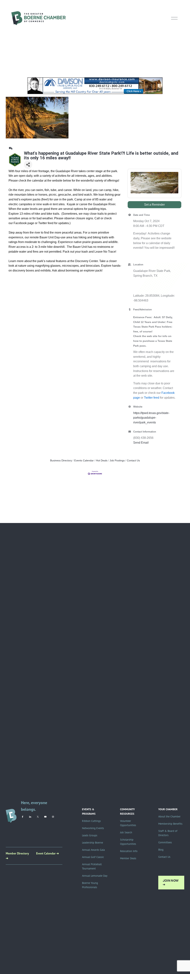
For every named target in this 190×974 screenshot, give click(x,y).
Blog (160, 849)
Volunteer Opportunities (128, 823)
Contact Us (133, 460)
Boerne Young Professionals (90, 885)
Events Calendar (84, 460)
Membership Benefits (170, 823)
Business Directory (61, 460)
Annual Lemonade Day (94, 875)
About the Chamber (169, 816)
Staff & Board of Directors (167, 833)
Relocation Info (128, 851)
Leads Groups (89, 835)
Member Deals (128, 858)
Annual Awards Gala (93, 849)
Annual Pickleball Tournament (92, 866)
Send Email (141, 442)
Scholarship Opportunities (128, 842)
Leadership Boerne (92, 842)
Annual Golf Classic (93, 857)
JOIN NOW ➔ (171, 882)
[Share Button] (28, 164)
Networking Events (93, 828)
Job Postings (117, 460)
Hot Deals (101, 460)
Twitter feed (151, 397)
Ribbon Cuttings (91, 821)
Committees (165, 842)
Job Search (126, 832)
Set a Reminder (154, 204)
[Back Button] (10, 148)
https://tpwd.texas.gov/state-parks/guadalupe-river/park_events (151, 417)
